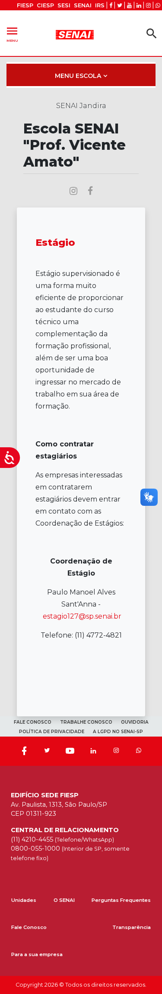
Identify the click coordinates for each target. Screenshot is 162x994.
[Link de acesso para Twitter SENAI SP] (119, 5)
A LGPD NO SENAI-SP (118, 731)
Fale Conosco (29, 927)
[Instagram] (116, 751)
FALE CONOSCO (32, 722)
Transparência (131, 927)
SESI (63, 5)
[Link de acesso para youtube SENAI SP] (129, 5)
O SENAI (64, 900)
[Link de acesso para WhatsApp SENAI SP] (158, 5)
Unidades (23, 900)
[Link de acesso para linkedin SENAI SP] (139, 5)
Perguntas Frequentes (121, 900)
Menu (12, 33)
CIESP (45, 5)
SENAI (83, 5)
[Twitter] (47, 751)
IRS (100, 5)
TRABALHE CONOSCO (86, 722)
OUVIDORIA (135, 722)
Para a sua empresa (37, 954)
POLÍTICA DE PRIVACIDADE (51, 731)
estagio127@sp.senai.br (82, 616)
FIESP (25, 5)
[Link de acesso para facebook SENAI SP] (110, 5)
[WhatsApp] (138, 751)
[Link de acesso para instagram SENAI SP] (148, 5)
